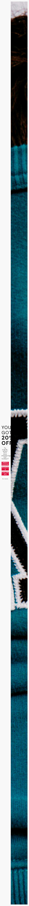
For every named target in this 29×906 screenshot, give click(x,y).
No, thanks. (5, 479)
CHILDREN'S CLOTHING (5, 473)
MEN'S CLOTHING (5, 464)
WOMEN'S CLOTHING (5, 469)
